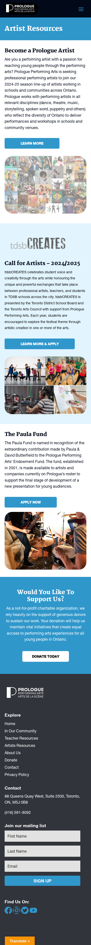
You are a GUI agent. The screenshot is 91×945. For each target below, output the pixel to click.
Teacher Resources (21, 738)
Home (10, 723)
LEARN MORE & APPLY (40, 344)
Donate (11, 760)
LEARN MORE (32, 143)
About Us (13, 752)
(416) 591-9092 (18, 812)
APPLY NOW (31, 502)
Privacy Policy (17, 774)
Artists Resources (20, 745)
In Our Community (20, 731)
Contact (12, 767)
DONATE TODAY (45, 656)
